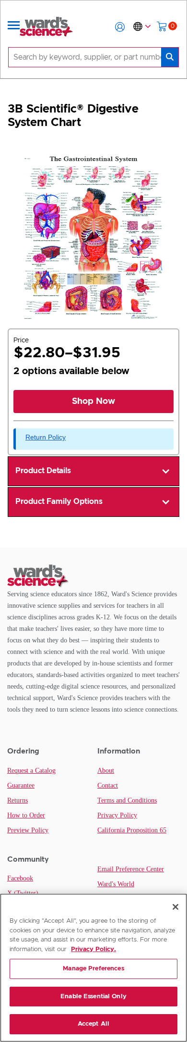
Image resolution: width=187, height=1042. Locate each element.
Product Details (43, 471)
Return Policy (45, 437)
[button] (120, 27)
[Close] (175, 906)
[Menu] (13, 27)
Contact (107, 785)
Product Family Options (59, 501)
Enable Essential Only (93, 996)
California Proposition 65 (131, 830)
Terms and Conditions (127, 800)
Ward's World (115, 884)
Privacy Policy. (93, 949)
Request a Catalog (31, 770)
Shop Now (93, 401)
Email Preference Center (130, 869)
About (105, 770)
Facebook (20, 878)
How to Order (26, 815)
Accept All (93, 1024)
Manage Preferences (93, 969)
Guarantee (21, 785)
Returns (17, 800)
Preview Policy (27, 830)
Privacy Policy (117, 815)
